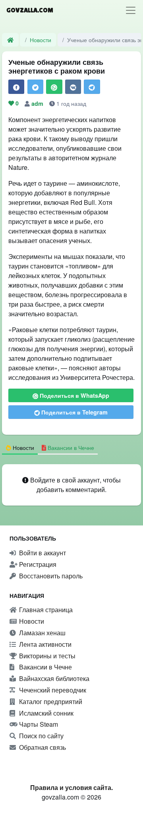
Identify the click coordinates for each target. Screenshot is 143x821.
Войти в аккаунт (41, 552)
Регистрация (36, 564)
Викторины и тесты (46, 655)
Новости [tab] (22, 447)
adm (38, 103)
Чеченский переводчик (51, 690)
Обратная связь (41, 747)
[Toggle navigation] (131, 10)
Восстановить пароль (50, 575)
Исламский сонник (45, 713)
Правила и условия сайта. (71, 787)
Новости (40, 39)
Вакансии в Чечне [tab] (70, 447)
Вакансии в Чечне (44, 666)
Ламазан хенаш (41, 632)
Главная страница (45, 609)
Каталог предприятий (49, 701)
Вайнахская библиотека (53, 678)
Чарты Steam (37, 724)
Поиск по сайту (40, 735)
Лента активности (44, 644)
